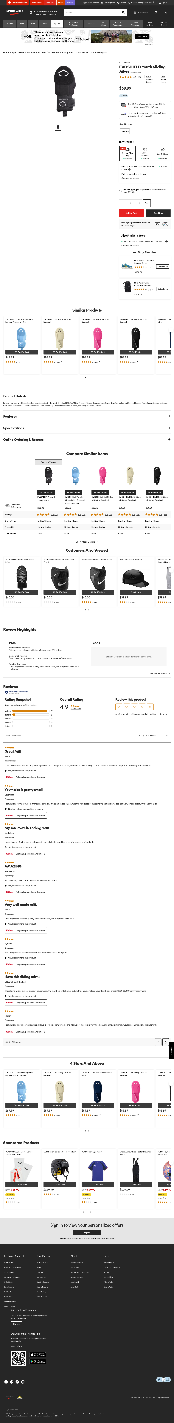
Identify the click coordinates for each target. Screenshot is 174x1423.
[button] (123, 12)
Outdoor (90, 23)
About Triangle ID (77, 1277)
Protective (53, 52)
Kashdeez (9, 833)
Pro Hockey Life (43, 1282)
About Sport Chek (77, 1262)
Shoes (44, 23)
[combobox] (155, 735)
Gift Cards (8, 1292)
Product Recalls (10, 1302)
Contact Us (8, 1297)
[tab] (127, 153)
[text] (21, 362)
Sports (57, 23)
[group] (19, 1194)
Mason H (9, 1015)
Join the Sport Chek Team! (80, 1272)
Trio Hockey (41, 1292)
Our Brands (75, 1267)
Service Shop (8, 1272)
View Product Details (149, 79)
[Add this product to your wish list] (147, 203)
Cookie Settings (9, 1307)
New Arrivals (150, 23)
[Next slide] (171, 330)
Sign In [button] (164, 2)
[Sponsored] (87, 36)
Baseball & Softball (36, 52)
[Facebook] (6, 1382)
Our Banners (42, 1297)
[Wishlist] (155, 12)
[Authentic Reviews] (16, 692)
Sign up (16, 1324)
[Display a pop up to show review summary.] (153, 267)
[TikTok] (11, 1382)
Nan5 (7, 909)
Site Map (107, 1272)
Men (22, 23)
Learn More (16, 1345)
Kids (33, 23)
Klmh (7, 756)
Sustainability (75, 1282)
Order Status (142, 12)
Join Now (109, 1238)
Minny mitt (10, 871)
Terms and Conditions (112, 1267)
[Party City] (70, 2)
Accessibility (108, 1277)
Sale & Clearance (135, 23)
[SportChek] (50, 2)
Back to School (164, 23)
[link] (131, 77)
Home (6, 52)
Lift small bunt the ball (15, 981)
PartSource (41, 1277)
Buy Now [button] (158, 213)
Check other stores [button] (130, 178)
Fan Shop (103, 23)
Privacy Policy (109, 1262)
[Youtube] (22, 1382)
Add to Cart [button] (131, 213)
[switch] (9, 506)
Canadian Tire (42, 1262)
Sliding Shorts (69, 52)
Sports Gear (18, 52)
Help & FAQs (8, 1282)
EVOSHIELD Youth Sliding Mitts (142, 69)
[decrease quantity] (121, 203)
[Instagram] (17, 1382)
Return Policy (109, 1287)
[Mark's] (61, 2)
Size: (121, 124)
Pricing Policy (109, 1282)
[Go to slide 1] (58, 127)
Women (10, 23)
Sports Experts (42, 1287)
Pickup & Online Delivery (13, 1267)
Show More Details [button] (85, 541)
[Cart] (166, 12)
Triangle (40, 1272)
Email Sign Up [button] (109, 2)
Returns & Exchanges (12, 1277)
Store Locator (9, 1287)
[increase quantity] (139, 203)
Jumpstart (74, 1287)
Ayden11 (9, 943)
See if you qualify (145, 116)
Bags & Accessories (118, 23)
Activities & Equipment (73, 23)
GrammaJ (9, 794)
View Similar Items (163, 79)
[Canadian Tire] (37, 2)
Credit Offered (92, 2)
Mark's (39, 1267)
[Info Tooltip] (133, 192)
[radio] (125, 131)
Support (122, 2)
